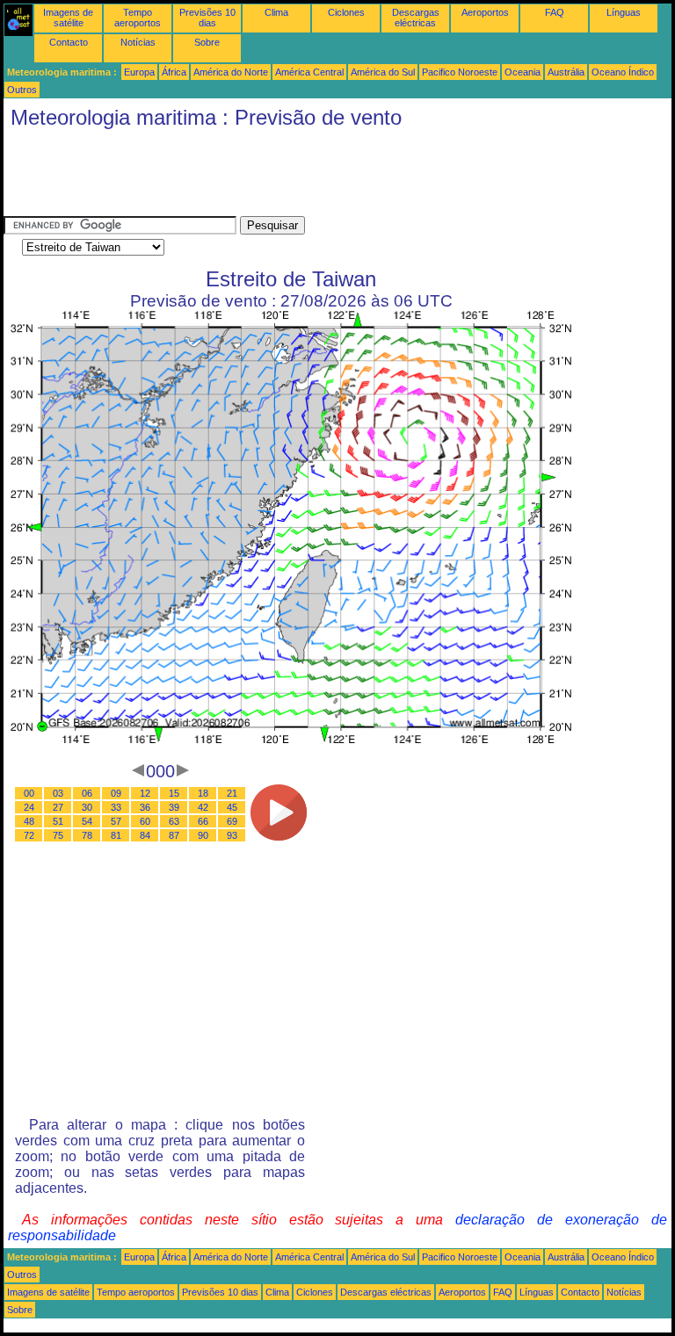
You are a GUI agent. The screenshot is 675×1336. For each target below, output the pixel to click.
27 (58, 807)
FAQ (554, 12)
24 (29, 807)
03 (58, 793)
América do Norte (230, 72)
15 (174, 793)
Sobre (207, 42)
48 (29, 821)
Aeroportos (485, 12)
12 (145, 793)
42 (203, 807)
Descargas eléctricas (415, 17)
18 (203, 793)
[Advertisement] (323, 176)
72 (29, 835)
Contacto (68, 42)
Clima (276, 12)
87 (174, 835)
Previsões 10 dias (207, 17)
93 (232, 835)
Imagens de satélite (68, 17)
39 (174, 807)
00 (29, 793)
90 (203, 835)
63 (174, 821)
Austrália (566, 72)
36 (145, 807)
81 (116, 835)
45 (232, 807)
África (174, 72)
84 (145, 835)
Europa (139, 72)
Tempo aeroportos (137, 17)
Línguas (623, 12)
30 (87, 807)
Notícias (138, 42)
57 (116, 821)
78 (87, 835)
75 (58, 835)
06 (87, 793)
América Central (309, 72)
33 (116, 807)
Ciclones (346, 12)
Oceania (522, 72)
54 (87, 821)
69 (232, 821)
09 (116, 793)
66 (203, 821)
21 (232, 793)
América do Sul (383, 72)
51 (58, 821)
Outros (22, 89)
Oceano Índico (623, 72)
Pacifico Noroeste (459, 72)
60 (145, 821)
